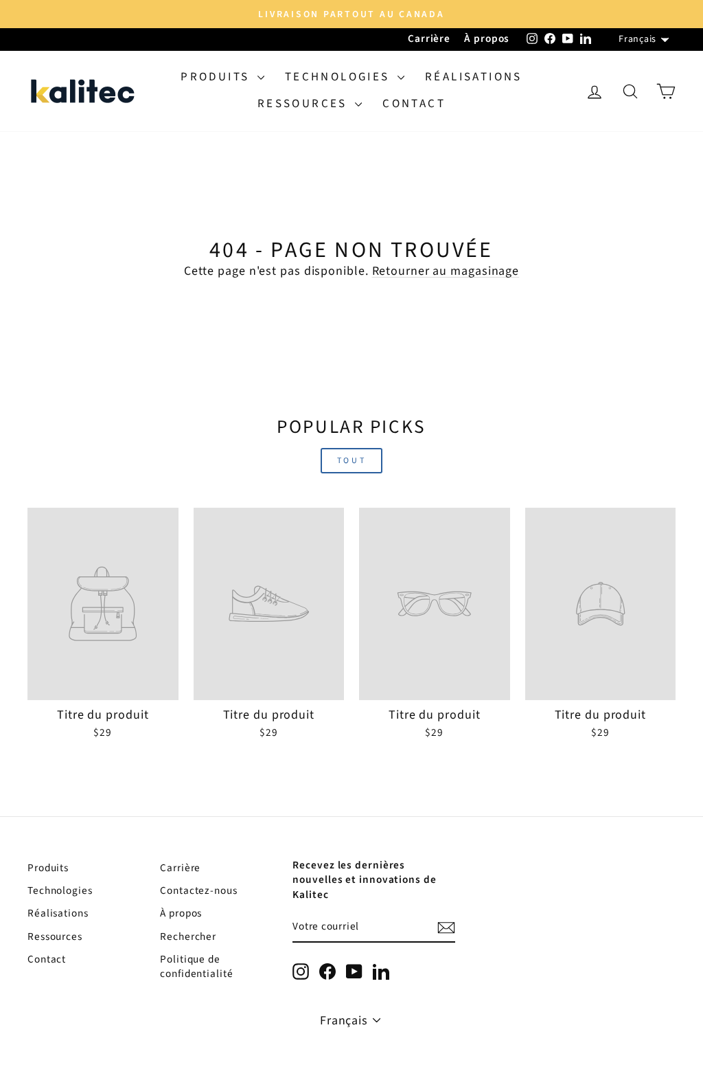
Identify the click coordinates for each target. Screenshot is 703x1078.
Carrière (429, 38)
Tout (351, 461)
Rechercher (188, 936)
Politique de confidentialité (196, 966)
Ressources (304, 104)
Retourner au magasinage (446, 271)
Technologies (339, 77)
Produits (217, 77)
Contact (414, 104)
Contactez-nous (199, 890)
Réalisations (473, 77)
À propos (486, 38)
